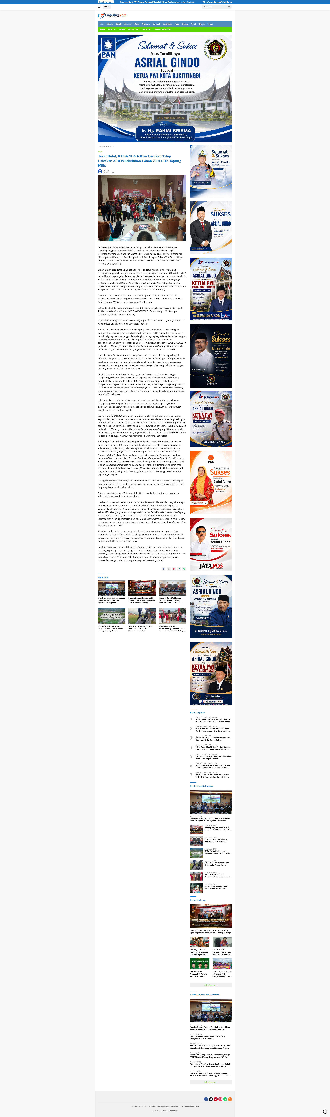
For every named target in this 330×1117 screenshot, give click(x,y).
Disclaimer (146, 29)
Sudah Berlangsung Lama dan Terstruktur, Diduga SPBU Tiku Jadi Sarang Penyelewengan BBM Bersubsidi (210, 1056)
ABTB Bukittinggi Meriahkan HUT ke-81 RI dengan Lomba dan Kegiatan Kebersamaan (213, 720)
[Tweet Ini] (169, 569)
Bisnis (137, 24)
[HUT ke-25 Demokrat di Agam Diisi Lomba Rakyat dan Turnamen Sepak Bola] (142, 616)
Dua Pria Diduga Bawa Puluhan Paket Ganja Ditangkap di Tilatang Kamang (208, 1037)
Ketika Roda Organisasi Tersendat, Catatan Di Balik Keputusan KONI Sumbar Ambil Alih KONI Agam (213, 766)
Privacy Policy (133, 29)
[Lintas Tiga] (112, 15)
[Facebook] (206, 1099)
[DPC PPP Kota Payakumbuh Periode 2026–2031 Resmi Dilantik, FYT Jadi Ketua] (199, 963)
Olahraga (146, 24)
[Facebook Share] (163, 569)
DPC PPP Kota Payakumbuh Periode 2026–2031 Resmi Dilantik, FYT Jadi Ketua (198, 974)
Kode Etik (112, 29)
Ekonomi (127, 24)
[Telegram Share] (179, 569)
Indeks (106, 7)
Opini (193, 24)
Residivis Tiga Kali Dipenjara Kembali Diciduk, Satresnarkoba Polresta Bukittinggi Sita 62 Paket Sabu (209, 1074)
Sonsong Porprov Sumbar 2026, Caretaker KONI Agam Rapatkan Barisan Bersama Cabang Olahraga (141, 600)
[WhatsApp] (225, 1099)
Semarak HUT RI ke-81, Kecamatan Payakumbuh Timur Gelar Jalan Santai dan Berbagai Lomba (171, 628)
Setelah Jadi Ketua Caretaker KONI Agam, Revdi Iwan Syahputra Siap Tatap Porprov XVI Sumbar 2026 (213, 730)
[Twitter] (211, 1099)
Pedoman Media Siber (162, 29)
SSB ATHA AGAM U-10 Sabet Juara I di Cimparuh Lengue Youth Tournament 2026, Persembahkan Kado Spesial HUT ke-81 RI (222, 974)
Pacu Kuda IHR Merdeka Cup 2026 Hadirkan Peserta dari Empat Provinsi (214, 757)
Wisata (210, 24)
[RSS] (230, 1099)
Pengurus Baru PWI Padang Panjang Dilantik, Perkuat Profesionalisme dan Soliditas (170, 600)
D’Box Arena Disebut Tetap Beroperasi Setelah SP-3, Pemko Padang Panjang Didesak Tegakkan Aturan (148, 2)
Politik (118, 24)
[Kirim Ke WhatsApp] (184, 569)
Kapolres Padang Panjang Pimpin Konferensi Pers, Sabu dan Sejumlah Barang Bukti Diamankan (111, 600)
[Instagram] (220, 1099)
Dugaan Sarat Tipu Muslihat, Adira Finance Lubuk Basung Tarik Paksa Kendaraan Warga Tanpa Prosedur (210, 1065)
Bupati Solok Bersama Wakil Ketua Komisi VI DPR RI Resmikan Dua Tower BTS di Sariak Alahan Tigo (213, 776)
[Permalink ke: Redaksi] (100, 171)
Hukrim (110, 24)
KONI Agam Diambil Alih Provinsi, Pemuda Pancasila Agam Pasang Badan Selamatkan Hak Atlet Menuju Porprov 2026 (213, 748)
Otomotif (156, 24)
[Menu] (99, 7)
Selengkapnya (210, 985)
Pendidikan (167, 24)
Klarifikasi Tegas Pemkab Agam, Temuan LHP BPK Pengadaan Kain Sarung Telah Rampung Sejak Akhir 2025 (210, 1047)
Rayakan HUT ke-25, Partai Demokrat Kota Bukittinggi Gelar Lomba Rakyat (213, 739)
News (102, 24)
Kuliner (185, 24)
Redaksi (122, 29)
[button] (229, 7)
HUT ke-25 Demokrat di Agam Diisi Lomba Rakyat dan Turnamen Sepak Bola (140, 628)
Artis (177, 24)
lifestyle (202, 24)
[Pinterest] (216, 1099)
